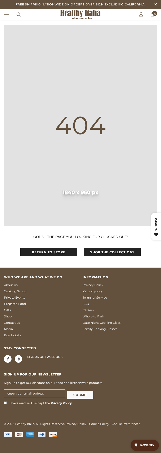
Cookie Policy (99, 424)
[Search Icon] (19, 15)
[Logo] (80, 14)
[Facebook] (8, 359)
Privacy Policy (61, 403)
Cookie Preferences (126, 424)
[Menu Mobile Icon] (6, 14)
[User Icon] (141, 14)
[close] (155, 4)
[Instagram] (18, 359)
